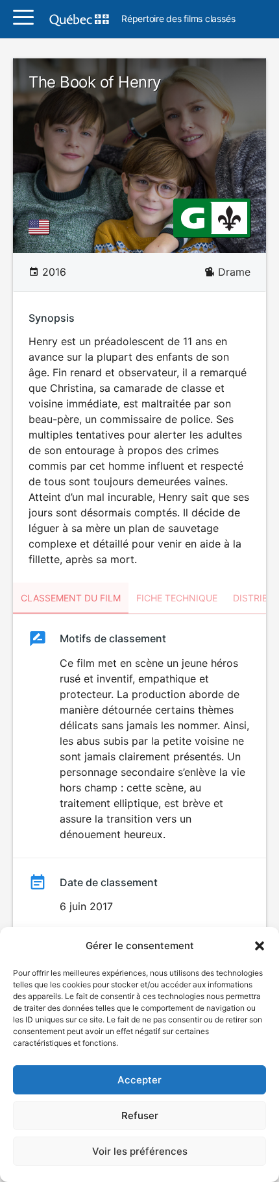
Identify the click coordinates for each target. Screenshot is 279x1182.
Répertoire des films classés (178, 19)
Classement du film (71, 597)
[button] (259, 945)
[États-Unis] (42, 227)
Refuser (139, 1115)
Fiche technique (176, 597)
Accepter (139, 1080)
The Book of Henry (95, 82)
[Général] (192, 217)
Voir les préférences (140, 1151)
